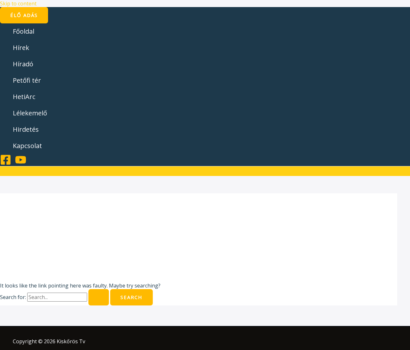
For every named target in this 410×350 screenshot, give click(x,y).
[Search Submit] (98, 297)
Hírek (21, 47)
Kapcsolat (27, 145)
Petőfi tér (27, 80)
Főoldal (23, 31)
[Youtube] (20, 163)
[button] (24, 15)
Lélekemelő (30, 113)
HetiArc (24, 96)
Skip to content (18, 3)
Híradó (23, 64)
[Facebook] (5, 163)
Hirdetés (26, 129)
